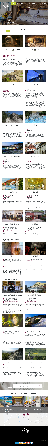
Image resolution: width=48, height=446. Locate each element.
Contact (3, 0)
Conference (38, 3)
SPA (27, 131)
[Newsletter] (38, 386)
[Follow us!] (23, 436)
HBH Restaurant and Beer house (10, 230)
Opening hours (6, 53)
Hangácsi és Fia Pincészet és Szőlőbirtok (11, 301)
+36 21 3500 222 (24, 409)
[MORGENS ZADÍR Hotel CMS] (43, 440)
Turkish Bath (29, 198)
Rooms (28, 3)
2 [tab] (43, 23)
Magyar (38, 0)
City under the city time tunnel (9, 55)
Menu (5, 231)
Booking (13, 3)
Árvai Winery (29, 230)
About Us (23, 3)
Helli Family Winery (30, 262)
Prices (28, 132)
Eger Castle (6, 90)
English (43, 0)
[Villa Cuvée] (4, 6)
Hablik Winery (6, 266)
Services (33, 3)
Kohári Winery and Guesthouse (32, 301)
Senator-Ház (29, 161)
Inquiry (18, 3)
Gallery (44, 3)
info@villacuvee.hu (40, 409)
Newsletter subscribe (20, 0)
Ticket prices (6, 56)
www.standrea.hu (7, 334)
